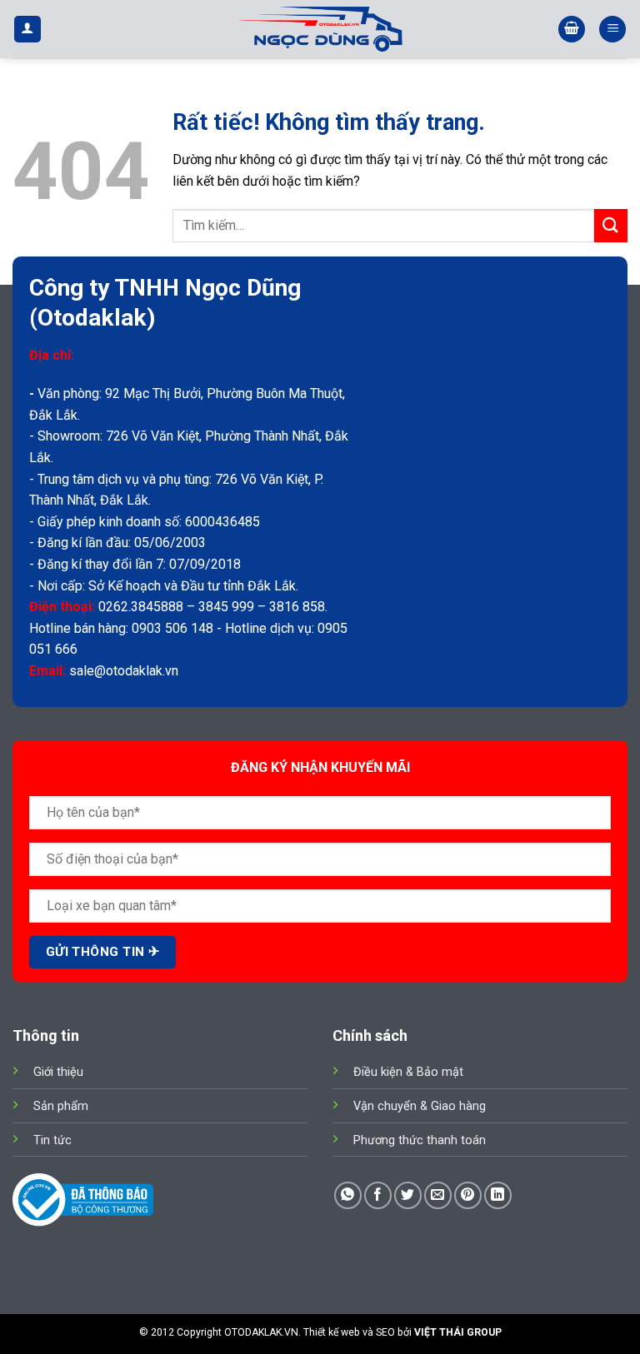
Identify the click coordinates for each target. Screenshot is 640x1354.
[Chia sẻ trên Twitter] (408, 1195)
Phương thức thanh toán (419, 1140)
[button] (571, 29)
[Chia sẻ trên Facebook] (378, 1195)
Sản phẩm (60, 1106)
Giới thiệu (58, 1072)
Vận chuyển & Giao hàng (419, 1106)
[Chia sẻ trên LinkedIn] (498, 1195)
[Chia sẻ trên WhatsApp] (348, 1195)
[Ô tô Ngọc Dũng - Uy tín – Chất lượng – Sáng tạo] (320, 29)
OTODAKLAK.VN (261, 1332)
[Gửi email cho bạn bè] (438, 1195)
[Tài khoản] (27, 29)
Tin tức (52, 1140)
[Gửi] (611, 225)
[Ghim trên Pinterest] (468, 1195)
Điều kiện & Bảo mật (408, 1072)
